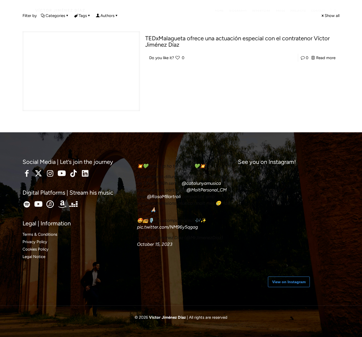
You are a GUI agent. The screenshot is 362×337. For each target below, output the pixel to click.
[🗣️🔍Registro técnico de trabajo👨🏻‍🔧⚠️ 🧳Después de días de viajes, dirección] (323, 219)
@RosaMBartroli (164, 196)
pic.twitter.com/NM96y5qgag (167, 227)
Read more (325, 57)
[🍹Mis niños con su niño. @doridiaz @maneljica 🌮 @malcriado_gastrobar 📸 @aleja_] (323, 185)
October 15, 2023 (154, 244)
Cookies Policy (35, 249)
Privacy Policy (35, 241)
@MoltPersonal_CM (207, 189)
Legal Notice (34, 256)
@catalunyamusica (201, 183)
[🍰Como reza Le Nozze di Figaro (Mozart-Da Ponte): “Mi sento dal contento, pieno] (323, 254)
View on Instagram (289, 282)
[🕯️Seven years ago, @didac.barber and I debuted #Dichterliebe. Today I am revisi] (254, 185)
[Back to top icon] (336, 326)
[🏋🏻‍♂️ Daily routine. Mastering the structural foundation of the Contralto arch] (254, 254)
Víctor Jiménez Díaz (60, 10)
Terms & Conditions (40, 234)
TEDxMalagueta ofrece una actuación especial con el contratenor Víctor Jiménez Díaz (237, 41)
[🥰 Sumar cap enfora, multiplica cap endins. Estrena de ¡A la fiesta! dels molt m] (288, 185)
